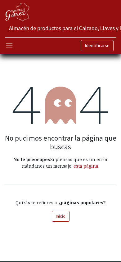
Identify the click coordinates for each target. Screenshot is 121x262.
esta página (86, 166)
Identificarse (97, 45)
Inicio (60, 216)
